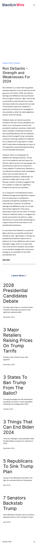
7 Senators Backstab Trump (14, 503)
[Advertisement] (19, 38)
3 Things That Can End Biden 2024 (18, 427)
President (17, 63)
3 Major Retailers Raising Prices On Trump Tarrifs (18, 340)
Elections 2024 (8, 63)
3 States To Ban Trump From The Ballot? (15, 385)
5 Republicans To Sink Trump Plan (18, 466)
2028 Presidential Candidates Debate (15, 293)
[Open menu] (34, 5)
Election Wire (7, 542)
